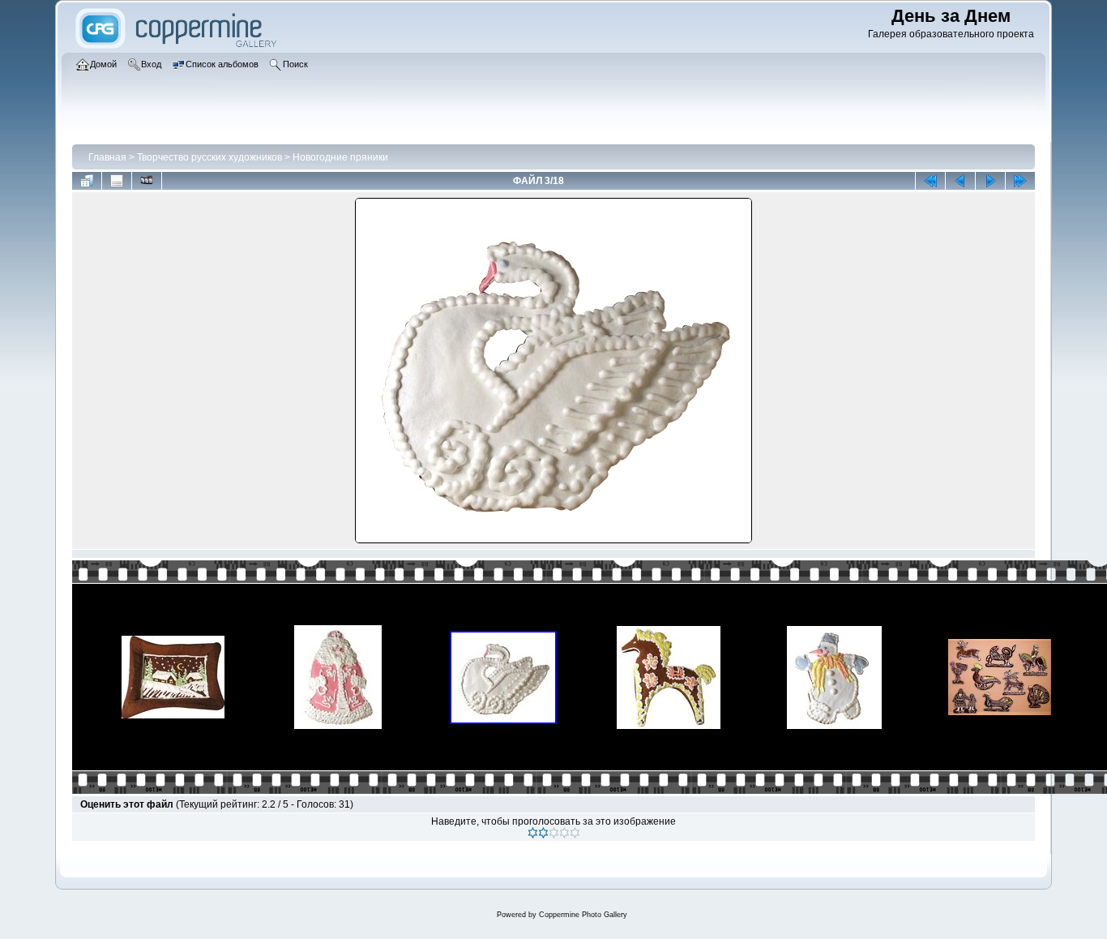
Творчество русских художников (209, 157)
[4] (564, 832)
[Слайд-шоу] (146, 181)
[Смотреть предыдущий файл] (960, 181)
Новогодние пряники (340, 157)
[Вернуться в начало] (930, 181)
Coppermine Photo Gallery (583, 915)
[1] (533, 832)
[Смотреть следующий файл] (990, 181)
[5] (575, 832)
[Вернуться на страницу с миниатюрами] (86, 181)
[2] (543, 832)
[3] (554, 832)
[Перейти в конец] (1020, 181)
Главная (107, 157)
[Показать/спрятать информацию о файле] (116, 181)
